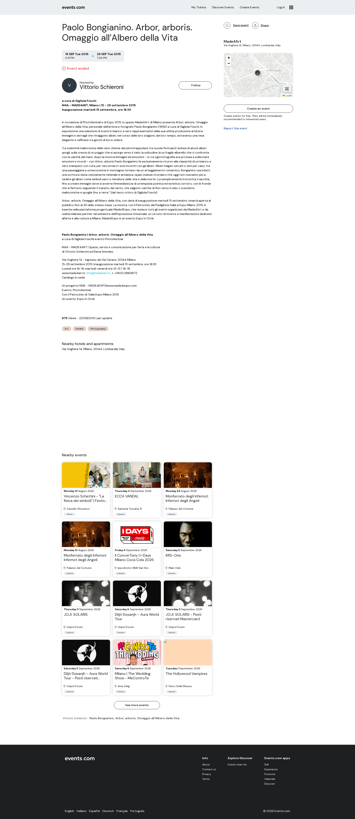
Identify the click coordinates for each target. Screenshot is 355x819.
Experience (271, 769)
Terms (206, 779)
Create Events (249, 7)
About (206, 764)
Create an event (258, 109)
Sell (266, 764)
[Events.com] (79, 759)
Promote (269, 774)
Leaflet (288, 95)
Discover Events (223, 7)
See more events (137, 705)
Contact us (209, 769)
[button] (258, 73)
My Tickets (199, 7)
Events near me (237, 764)
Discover (269, 783)
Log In (281, 7)
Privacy (206, 774)
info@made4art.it (99, 273)
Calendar (269, 779)
